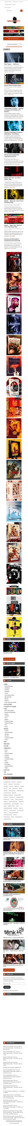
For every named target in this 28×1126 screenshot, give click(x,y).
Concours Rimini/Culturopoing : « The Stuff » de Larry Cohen (12, 1053)
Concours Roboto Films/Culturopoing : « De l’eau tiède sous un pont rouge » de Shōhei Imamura (13, 1112)
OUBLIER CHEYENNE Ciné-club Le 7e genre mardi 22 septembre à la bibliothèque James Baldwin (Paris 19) (13, 854)
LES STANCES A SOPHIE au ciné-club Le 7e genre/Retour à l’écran (11, 895)
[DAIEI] (14, 616)
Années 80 (15, 808)
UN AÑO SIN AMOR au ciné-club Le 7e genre (12, 881)
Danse (6, 751)
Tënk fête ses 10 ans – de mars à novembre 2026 (13, 937)
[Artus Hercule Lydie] (14, 541)
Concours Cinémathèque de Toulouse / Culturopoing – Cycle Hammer (13, 133)
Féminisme (6, 786)
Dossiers (6, 714)
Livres (5, 709)
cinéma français (18, 816)
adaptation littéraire (8, 795)
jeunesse (22, 786)
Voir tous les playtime (9, 659)
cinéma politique (19, 797)
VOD (5, 772)
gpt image (5, 1067)
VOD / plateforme (8, 774)
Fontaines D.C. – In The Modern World (11, 677)
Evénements (7, 691)
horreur (5, 801)
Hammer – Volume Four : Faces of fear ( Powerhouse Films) (13, 201)
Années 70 (6, 810)
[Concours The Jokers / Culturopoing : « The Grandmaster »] (13, 34)
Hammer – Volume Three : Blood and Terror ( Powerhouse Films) (13, 226)
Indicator (6, 797)
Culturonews (15, 1)
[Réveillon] (14, 271)
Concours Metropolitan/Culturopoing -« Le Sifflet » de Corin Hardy (13, 1102)
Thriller (5, 812)
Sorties (6, 726)
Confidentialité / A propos (10, 4)
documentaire (20, 810)
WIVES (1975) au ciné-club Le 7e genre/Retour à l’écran (13, 965)
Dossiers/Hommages (9, 686)
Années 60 (10, 784)
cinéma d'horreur (19, 799)
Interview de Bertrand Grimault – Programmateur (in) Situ (12, 155)
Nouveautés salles (8, 697)
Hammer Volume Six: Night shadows (12, 85)
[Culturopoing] (14, 24)
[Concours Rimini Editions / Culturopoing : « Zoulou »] (13, 27)
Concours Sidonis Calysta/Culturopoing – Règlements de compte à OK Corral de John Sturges (13, 1117)
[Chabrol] (14, 500)
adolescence (12, 797)
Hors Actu (7, 736)
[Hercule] (14, 562)
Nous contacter (8, 7)
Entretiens (7, 689)
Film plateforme (8, 704)
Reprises (6, 698)
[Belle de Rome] (14, 396)
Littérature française (9, 723)
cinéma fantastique (8, 814)
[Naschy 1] (14, 417)
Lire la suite (11, 71)
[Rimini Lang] (14, 595)
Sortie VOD (6, 770)
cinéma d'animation (13, 801)
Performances (7, 764)
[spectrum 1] (14, 636)
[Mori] (14, 583)
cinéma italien (7, 816)
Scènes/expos (7, 748)
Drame (12, 816)
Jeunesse (6, 719)
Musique (6, 729)
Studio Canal (17, 784)
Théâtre (6, 768)
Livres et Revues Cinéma (9, 695)
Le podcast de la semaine (10, 706)
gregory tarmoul (6, 1062)
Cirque (6, 750)
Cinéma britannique (8, 808)
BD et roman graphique (9, 710)
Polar (6, 725)
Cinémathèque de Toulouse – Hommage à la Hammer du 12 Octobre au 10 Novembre (13, 109)
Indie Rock (17, 786)
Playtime (6, 746)
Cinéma (5, 684)
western (5, 790)
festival (15, 814)
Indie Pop (5, 788)
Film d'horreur (15, 803)
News (5, 742)
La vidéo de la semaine (9, 737)
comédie (20, 808)
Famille (20, 788)
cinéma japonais (12, 810)
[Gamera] (14, 479)
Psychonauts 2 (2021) (7, 653)
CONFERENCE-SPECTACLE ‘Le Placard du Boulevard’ (13, 868)
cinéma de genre (20, 790)
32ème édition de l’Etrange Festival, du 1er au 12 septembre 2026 (13, 838)
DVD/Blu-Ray (7, 688)
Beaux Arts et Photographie (10, 712)
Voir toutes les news (9, 970)
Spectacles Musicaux (9, 766)
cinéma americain (7, 819)
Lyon (21, 803)
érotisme (14, 792)
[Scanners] (14, 375)
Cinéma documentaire (13, 812)
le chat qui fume (7, 792)
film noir (11, 786)
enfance (5, 784)
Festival (6, 693)
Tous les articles (8, 1)
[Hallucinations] (14, 334)
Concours (21, 1)
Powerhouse (6, 799)
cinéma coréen (17, 795)
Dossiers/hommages (9, 732)
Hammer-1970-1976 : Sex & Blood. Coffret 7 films (12, 178)
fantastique (21, 801)
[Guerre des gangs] (14, 458)
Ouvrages (6, 762)
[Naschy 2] (14, 438)
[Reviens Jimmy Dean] (14, 313)
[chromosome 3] (14, 354)
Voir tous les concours (13, 38)
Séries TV (7, 700)
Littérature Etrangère (9, 721)
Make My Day (15, 788)
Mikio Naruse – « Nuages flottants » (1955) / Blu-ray (13, 951)
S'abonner (7, 987)
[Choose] (14, 292)
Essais (6, 717)
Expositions (7, 757)
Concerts (6, 730)
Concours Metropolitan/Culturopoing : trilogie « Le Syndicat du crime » (12, 1071)
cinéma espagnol (7, 803)
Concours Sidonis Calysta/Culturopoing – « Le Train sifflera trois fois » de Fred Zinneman (13, 1096)
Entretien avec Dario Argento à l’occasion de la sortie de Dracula (12, 239)
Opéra (6, 760)
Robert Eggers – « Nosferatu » (11, 64)
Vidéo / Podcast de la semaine (10, 702)
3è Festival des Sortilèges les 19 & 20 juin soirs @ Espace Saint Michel (13, 909)
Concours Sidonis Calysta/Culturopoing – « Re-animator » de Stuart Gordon (12, 1048)
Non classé (6, 744)
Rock (10, 788)
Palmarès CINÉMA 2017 (15, 1067)
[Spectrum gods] (14, 521)
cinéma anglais (12, 790)
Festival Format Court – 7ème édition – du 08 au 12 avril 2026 (14, 923)
